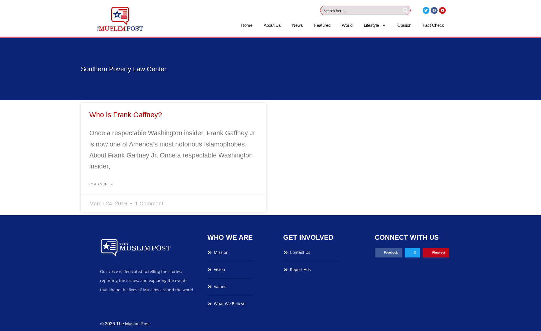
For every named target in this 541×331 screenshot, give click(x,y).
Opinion (404, 25)
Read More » (101, 184)
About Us (272, 25)
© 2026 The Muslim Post (125, 323)
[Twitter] (426, 10)
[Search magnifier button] (406, 10)
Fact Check (433, 25)
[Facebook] (434, 10)
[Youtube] (442, 10)
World (347, 25)
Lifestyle (371, 25)
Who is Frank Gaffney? (125, 115)
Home (246, 25)
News (297, 25)
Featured (322, 25)
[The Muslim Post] (120, 19)
